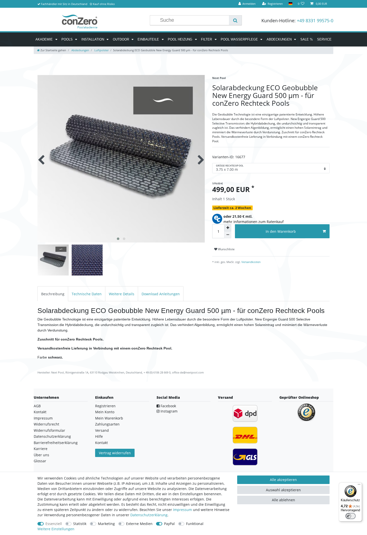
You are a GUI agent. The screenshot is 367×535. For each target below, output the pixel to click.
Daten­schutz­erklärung (149, 514)
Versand (102, 430)
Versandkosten (251, 262)
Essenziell (53, 523)
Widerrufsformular (49, 430)
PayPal (169, 523)
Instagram (169, 411)
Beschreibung (52, 294)
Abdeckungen (280, 39)
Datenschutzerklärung (52, 436)
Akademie (44, 39)
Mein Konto (104, 412)
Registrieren (105, 406)
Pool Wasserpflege (240, 39)
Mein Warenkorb (109, 418)
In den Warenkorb (281, 231)
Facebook (168, 406)
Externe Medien (139, 523)
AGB (37, 406)
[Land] (290, 4)
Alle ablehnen (283, 500)
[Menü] (359, 485)
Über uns (41, 454)
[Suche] (235, 20)
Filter (207, 39)
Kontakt (40, 412)
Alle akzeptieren (283, 479)
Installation (93, 39)
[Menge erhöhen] (227, 227)
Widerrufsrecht (46, 424)
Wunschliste (226, 249)
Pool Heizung (180, 39)
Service (324, 39)
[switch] (351, 516)
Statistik (79, 523)
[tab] (52, 293)
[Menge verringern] (227, 234)
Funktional (194, 523)
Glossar (40, 460)
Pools (67, 39)
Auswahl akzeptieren (283, 490)
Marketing (106, 523)
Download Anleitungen (161, 294)
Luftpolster (101, 50)
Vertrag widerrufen (115, 452)
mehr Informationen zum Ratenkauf (253, 221)
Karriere (40, 448)
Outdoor (121, 39)
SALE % (306, 39)
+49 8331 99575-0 (315, 21)
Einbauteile (149, 39)
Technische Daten (87, 294)
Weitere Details (121, 294)
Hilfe (99, 436)
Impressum (43, 418)
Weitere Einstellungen (55, 528)
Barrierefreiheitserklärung (56, 442)
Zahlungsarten (107, 424)
